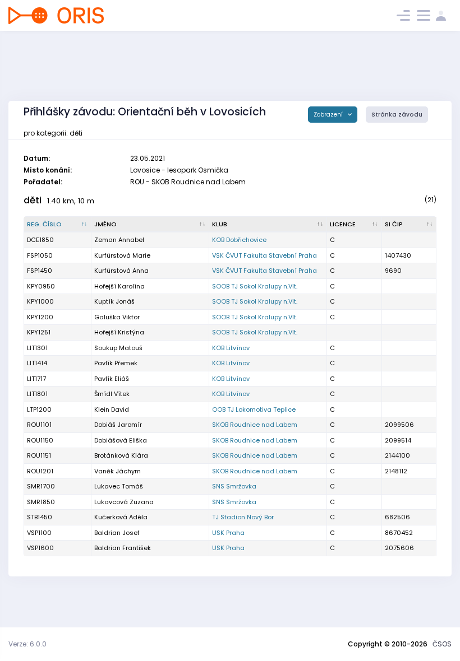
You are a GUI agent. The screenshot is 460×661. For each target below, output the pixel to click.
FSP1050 (40, 255)
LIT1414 (37, 363)
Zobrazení (329, 114)
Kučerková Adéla (121, 517)
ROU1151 (39, 455)
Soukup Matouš (118, 347)
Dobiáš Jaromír (118, 424)
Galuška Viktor (117, 317)
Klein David (111, 409)
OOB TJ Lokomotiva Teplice (254, 409)
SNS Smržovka (234, 486)
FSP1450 (39, 270)
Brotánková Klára (121, 455)
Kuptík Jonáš (114, 301)
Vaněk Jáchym (117, 471)
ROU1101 (39, 424)
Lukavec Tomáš (118, 486)
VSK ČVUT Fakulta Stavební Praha (264, 255)
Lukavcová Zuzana (124, 501)
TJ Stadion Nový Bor (243, 517)
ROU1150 (40, 440)
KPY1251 (38, 332)
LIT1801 (37, 393)
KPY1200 (40, 317)
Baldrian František (122, 547)
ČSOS (442, 644)
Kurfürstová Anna (121, 270)
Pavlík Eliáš (111, 378)
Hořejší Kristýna (119, 332)
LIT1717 (36, 378)
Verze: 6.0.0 (27, 644)
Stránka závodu (396, 114)
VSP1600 (40, 547)
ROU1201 (40, 471)
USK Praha (228, 532)
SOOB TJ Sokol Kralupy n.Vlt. (254, 286)
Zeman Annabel (119, 239)
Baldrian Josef (117, 532)
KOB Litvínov (231, 347)
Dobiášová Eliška (120, 440)
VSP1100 (39, 532)
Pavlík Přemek (115, 363)
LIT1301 (37, 347)
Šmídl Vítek (112, 393)
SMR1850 (41, 501)
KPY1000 (40, 301)
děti (33, 200)
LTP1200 (39, 409)
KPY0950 (41, 286)
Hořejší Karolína (119, 286)
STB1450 (39, 517)
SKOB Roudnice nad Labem (254, 424)
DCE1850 (40, 239)
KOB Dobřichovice (239, 239)
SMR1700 (41, 486)
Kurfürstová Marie (122, 255)
